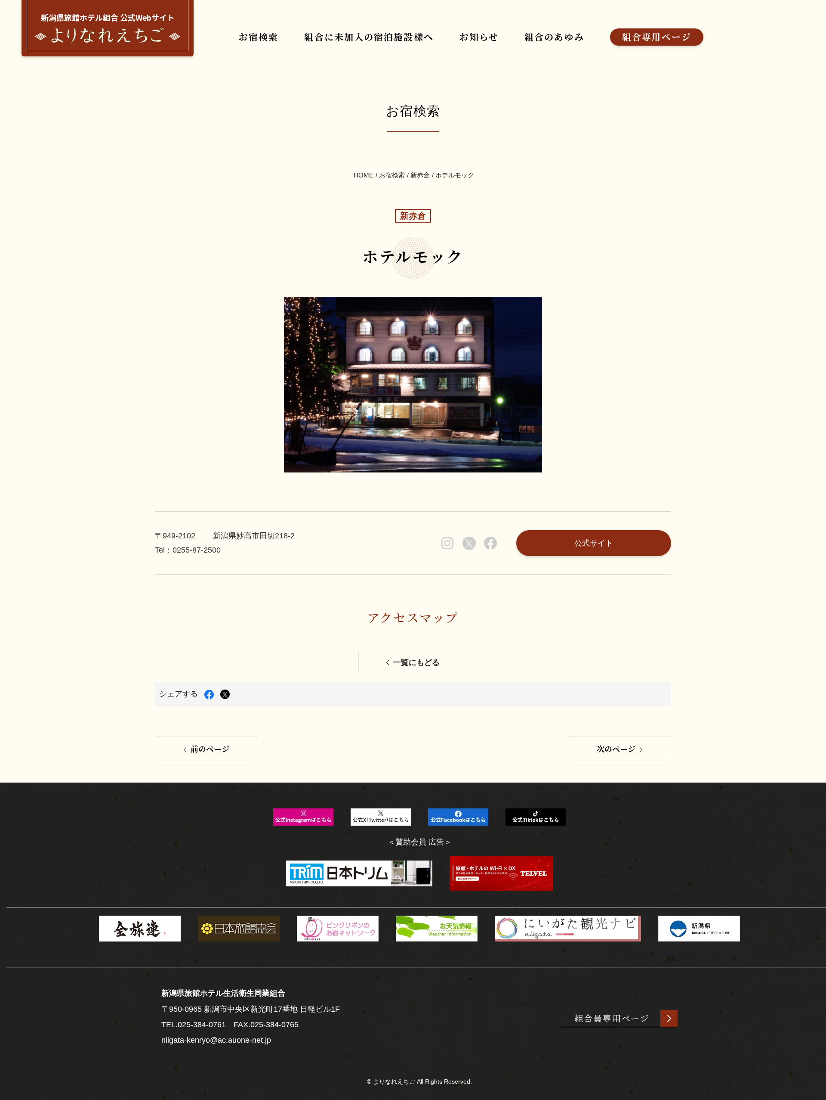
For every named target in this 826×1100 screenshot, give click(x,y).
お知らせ (479, 36)
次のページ (616, 748)
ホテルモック (454, 175)
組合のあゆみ (554, 36)
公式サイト (593, 543)
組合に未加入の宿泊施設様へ (368, 36)
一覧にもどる (416, 662)
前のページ (210, 748)
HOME (363, 175)
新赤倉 (420, 175)
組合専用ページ (657, 36)
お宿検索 (258, 36)
